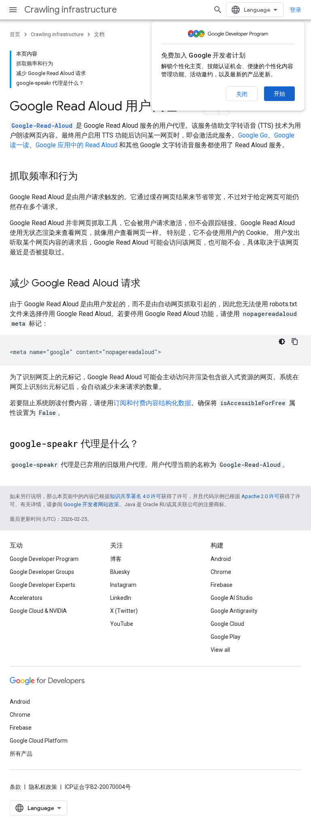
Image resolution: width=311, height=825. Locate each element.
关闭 (241, 94)
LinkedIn (120, 598)
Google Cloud (227, 624)
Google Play (226, 637)
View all (220, 650)
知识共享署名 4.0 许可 (135, 496)
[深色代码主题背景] (281, 341)
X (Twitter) (124, 611)
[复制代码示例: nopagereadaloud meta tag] (294, 341)
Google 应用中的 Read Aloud (76, 145)
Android (221, 559)
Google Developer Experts (42, 585)
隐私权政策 (43, 787)
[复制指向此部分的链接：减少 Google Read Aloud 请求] (149, 284)
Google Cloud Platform (39, 740)
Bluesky (120, 572)
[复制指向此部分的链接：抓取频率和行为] (86, 177)
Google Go (253, 135)
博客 (115, 559)
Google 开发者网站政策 (91, 504)
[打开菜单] (13, 9)
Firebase (221, 585)
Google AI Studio (232, 598)
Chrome (221, 572)
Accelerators (26, 598)
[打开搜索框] (218, 10)
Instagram (123, 585)
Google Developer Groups (42, 572)
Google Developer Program (44, 559)
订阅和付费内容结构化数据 (152, 403)
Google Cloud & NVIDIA (38, 611)
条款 (15, 787)
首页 (15, 34)
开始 (279, 93)
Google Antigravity (234, 611)
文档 (99, 34)
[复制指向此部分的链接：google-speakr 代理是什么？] (147, 444)
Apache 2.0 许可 (260, 496)
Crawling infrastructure (70, 9)
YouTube (121, 624)
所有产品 (21, 753)
